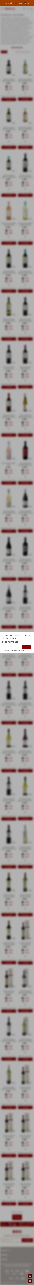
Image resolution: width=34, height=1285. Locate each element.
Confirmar (26, 647)
